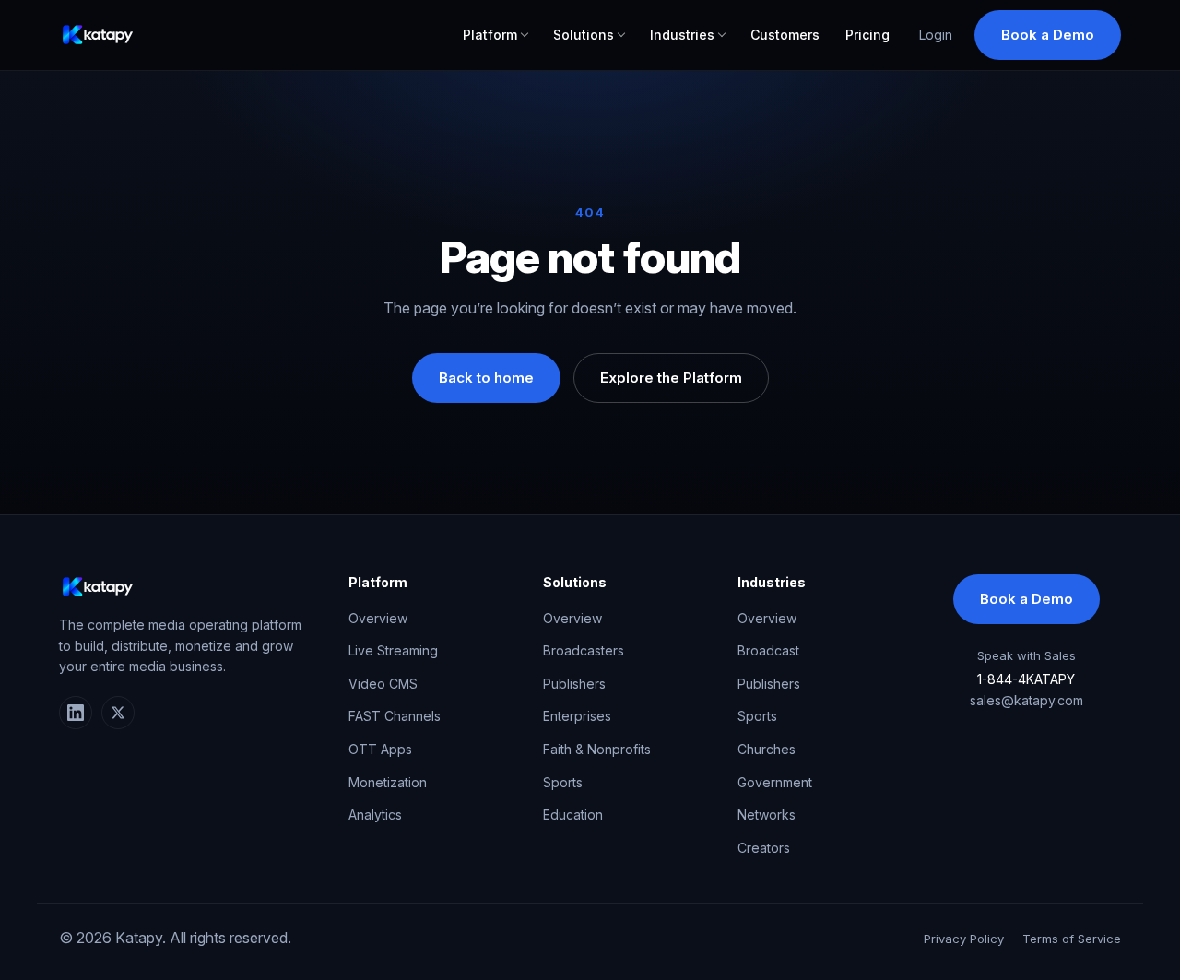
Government (775, 782)
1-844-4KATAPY (1026, 679)
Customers (785, 34)
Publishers (574, 683)
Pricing (867, 34)
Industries (682, 34)
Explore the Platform (671, 377)
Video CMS (383, 683)
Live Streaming (393, 650)
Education (573, 814)
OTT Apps (380, 749)
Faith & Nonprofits (597, 749)
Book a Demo (1047, 34)
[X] (118, 712)
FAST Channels (394, 716)
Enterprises (577, 716)
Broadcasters (583, 650)
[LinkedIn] (75, 712)
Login (935, 34)
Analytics (375, 814)
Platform (490, 34)
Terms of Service (1071, 938)
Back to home (486, 377)
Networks (767, 814)
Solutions (583, 34)
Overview (377, 618)
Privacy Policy (964, 938)
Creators (764, 848)
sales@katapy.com (1026, 700)
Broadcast (768, 650)
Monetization (387, 782)
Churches (767, 749)
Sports (563, 782)
